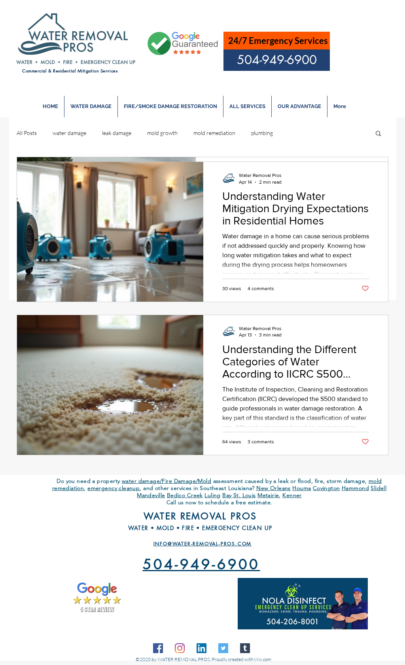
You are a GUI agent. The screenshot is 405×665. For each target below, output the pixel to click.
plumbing (262, 132)
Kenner (292, 495)
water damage (69, 132)
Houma (301, 488)
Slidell (378, 488)
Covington (326, 488)
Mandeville (151, 495)
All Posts (27, 132)
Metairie (268, 495)
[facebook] (158, 648)
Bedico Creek (185, 495)
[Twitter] (223, 648)
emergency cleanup (113, 488)
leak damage (116, 132)
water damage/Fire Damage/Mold (166, 480)
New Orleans (273, 488)
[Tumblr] (245, 648)
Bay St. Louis (238, 495)
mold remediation (214, 132)
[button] (378, 134)
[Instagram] (180, 648)
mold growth (162, 132)
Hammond (355, 488)
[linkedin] (201, 648)
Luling (212, 495)
